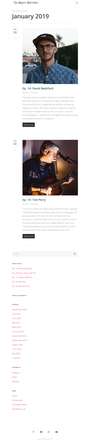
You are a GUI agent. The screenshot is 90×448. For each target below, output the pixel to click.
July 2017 (16, 358)
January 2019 (18, 331)
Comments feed (19, 404)
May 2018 (16, 353)
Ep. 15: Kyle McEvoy (20, 286)
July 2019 (16, 313)
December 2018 (19, 335)
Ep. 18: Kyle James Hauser (24, 273)
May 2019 (16, 322)
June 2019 (16, 318)
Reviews (15, 381)
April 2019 (16, 327)
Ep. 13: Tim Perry (34, 200)
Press (14, 377)
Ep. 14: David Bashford (37, 88)
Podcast (34, 92)
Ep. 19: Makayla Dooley (22, 268)
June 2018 (16, 349)
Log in (14, 395)
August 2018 (17, 344)
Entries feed (17, 400)
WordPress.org (18, 409)
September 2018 (19, 340)
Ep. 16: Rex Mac (19, 281)
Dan (27, 92)
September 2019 (19, 309)
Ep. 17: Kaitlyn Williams (22, 277)
